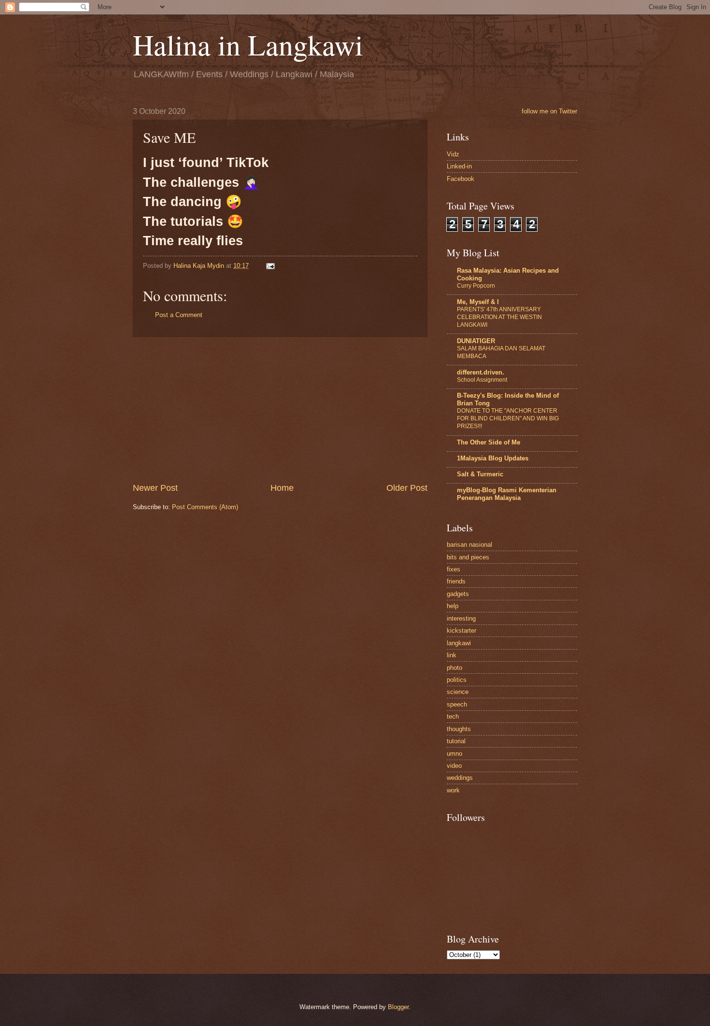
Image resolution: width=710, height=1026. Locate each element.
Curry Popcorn (476, 285)
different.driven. (480, 372)
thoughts (459, 729)
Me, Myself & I (478, 301)
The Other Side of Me (488, 442)
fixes (453, 569)
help (452, 606)
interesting (461, 618)
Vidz (453, 154)
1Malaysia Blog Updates (492, 458)
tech (453, 716)
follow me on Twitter (549, 111)
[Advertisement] (280, 409)
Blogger (398, 1007)
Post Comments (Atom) (205, 507)
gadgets (458, 593)
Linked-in (459, 166)
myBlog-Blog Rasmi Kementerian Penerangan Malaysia (506, 493)
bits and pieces (468, 557)
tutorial (456, 741)
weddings (460, 777)
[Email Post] (270, 265)
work (453, 790)
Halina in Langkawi (248, 44)
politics (457, 679)
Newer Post (155, 488)
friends (456, 581)
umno (454, 753)
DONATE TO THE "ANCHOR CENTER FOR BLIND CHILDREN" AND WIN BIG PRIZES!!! (508, 418)
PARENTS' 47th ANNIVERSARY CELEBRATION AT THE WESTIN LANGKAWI (499, 317)
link (451, 655)
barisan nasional (469, 544)
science (458, 691)
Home (282, 488)
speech (457, 704)
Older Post (406, 488)
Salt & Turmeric (480, 474)
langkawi (459, 643)
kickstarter (461, 630)
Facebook (460, 178)
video (454, 765)
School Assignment (482, 379)
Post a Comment (178, 315)
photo (454, 667)
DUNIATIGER (476, 341)
